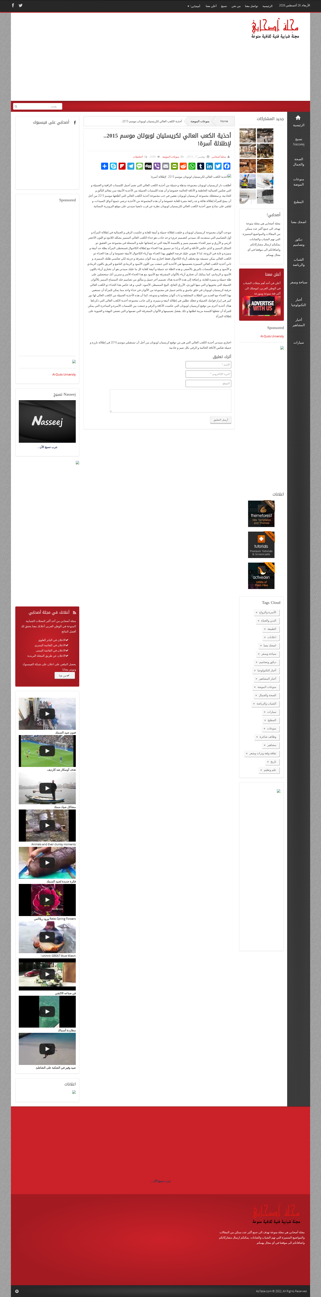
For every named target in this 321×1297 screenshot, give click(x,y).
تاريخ (273, 761)
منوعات (271, 728)
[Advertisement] (97, 59)
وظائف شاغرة (268, 737)
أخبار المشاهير (267, 678)
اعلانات (272, 637)
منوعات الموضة (200, 121)
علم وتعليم (270, 770)
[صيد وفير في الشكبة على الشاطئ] (47, 1049)
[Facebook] (12, 5)
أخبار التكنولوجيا (266, 670)
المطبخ (272, 720)
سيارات (271, 712)
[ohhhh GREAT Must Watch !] (47, 937)
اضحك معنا (270, 645)
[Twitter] (20, 5)
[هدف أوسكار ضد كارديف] (47, 751)
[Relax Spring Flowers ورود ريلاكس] (47, 900)
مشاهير (271, 745)
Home (224, 121)
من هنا (63, 675)
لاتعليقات (138, 156)
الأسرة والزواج (267, 612)
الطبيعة (272, 629)
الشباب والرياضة (266, 703)
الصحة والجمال (267, 695)
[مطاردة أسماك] (47, 1012)
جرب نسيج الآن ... (160, 1181)
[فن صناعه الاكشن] (47, 974)
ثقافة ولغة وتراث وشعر (262, 753)
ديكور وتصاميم (267, 662)
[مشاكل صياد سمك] (47, 788)
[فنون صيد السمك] (47, 714)
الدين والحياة (268, 620)
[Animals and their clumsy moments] (47, 826)
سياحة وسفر (268, 654)
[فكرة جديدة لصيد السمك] (47, 863)
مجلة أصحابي (218, 156)
